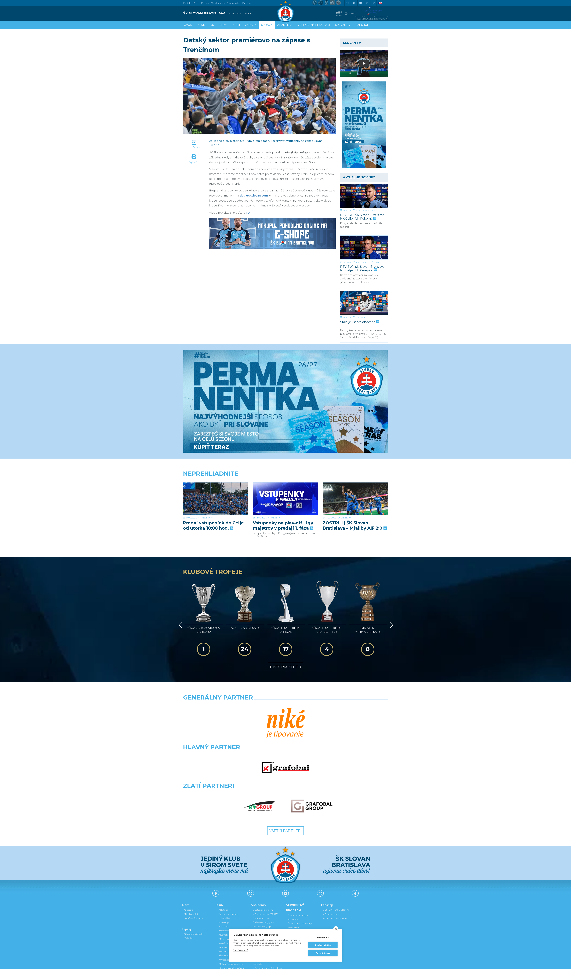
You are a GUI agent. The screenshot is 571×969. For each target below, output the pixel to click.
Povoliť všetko (323, 953)
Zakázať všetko (323, 945)
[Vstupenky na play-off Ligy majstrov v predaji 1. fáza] (285, 498)
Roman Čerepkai (372, 262)
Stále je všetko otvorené (358, 322)
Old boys (224, 922)
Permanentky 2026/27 (266, 914)
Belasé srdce (233, 3)
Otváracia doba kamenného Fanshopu (335, 916)
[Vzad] (180, 625)
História (224, 910)
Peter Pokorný (371, 210)
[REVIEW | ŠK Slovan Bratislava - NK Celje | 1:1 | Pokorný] (364, 196)
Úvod (188, 24)
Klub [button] (201, 24)
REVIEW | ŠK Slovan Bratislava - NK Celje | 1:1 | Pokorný (363, 216)
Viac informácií (240, 950)
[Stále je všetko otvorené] (364, 303)
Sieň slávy (225, 918)
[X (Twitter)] (354, 3)
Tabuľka (189, 938)
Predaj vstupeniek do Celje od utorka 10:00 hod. (213, 525)
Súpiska (189, 910)
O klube (224, 926)
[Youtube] (360, 3)
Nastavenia (323, 937)
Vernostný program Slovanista (299, 917)
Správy (266, 24)
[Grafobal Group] (312, 806)
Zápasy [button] (250, 24)
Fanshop (246, 3)
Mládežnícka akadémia (232, 964)
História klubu (285, 667)
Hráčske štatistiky (194, 918)
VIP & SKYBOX (262, 918)
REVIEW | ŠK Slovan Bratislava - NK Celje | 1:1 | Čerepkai (363, 268)
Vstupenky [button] (218, 24)
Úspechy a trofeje (229, 914)
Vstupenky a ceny (264, 910)
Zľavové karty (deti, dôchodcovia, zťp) (263, 924)
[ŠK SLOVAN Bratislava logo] (285, 11)
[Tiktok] (374, 3)
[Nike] (285, 723)
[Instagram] (367, 3)
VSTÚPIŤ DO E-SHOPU (337, 910)
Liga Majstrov (361, 317)
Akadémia (284, 24)
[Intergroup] (259, 806)
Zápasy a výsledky (194, 934)
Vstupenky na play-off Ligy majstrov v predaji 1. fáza (283, 525)
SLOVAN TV (342, 24)
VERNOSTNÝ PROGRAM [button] (314, 24)
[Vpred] (390, 625)
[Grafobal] (285, 767)
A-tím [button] (236, 24)
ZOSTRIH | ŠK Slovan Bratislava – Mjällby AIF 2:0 (353, 525)
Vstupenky (206, 517)
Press (196, 3)
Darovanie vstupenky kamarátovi (300, 925)
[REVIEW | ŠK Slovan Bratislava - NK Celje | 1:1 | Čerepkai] (364, 247)
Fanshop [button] (362, 24)
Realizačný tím (192, 914)
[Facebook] (347, 3)
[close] (335, 928)
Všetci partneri (285, 831)
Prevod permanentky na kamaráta (266, 961)
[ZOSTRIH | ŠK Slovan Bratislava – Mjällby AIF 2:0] (355, 498)
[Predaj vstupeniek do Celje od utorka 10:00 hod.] (215, 498)
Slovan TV (360, 210)
